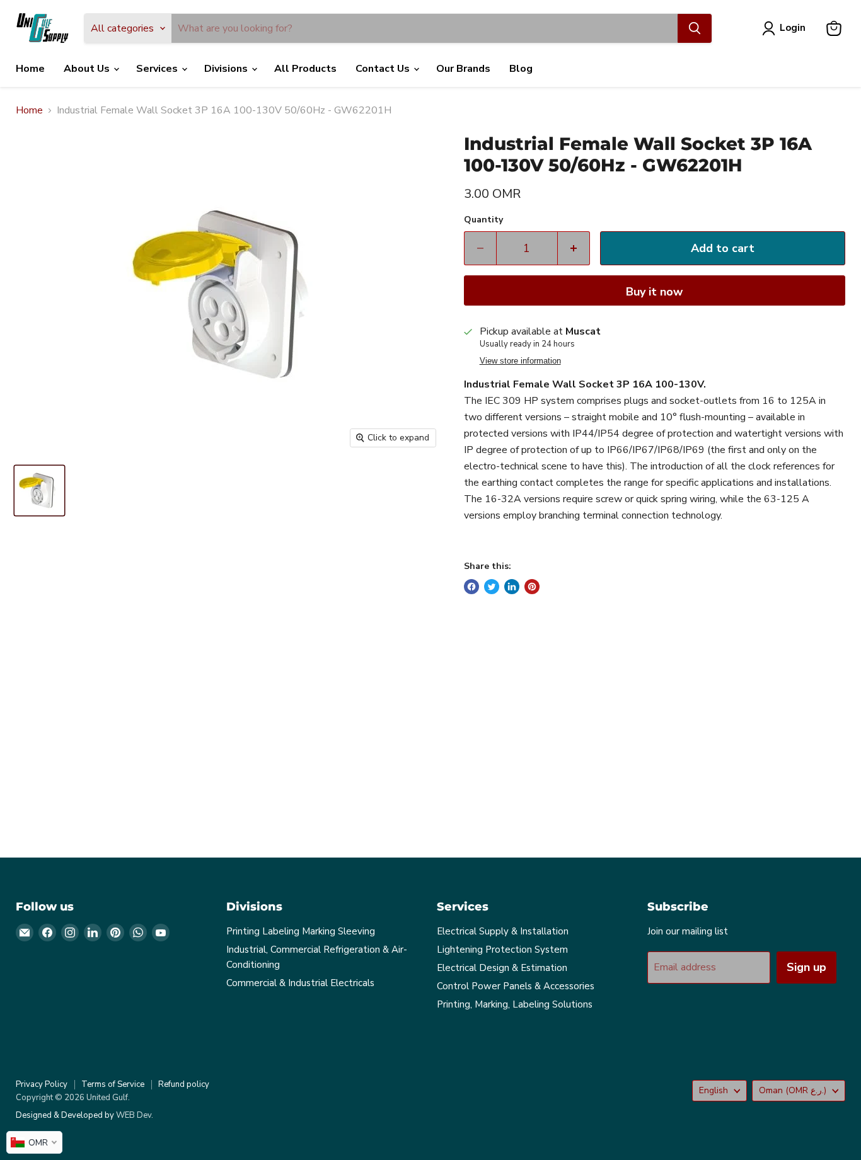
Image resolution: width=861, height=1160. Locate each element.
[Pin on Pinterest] (532, 586)
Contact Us (383, 69)
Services (158, 69)
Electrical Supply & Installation (503, 931)
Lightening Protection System (502, 949)
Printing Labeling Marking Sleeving (300, 931)
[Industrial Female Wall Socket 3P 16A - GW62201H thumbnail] (39, 490)
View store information (520, 361)
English (713, 1090)
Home (30, 69)
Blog (521, 69)
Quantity (483, 220)
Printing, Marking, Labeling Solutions (514, 1004)
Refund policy (183, 1084)
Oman (792, 1090)
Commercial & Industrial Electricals (300, 983)
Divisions (227, 69)
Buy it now (654, 291)
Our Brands (463, 69)
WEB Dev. (134, 1115)
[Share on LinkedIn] (511, 586)
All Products (305, 69)
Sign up (806, 967)
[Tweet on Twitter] (491, 586)
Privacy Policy (41, 1084)
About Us (88, 69)
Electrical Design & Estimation (502, 968)
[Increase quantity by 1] (574, 248)
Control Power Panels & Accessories (515, 986)
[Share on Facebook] (471, 586)
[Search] (695, 28)
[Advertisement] (394, 736)
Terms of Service (112, 1084)
